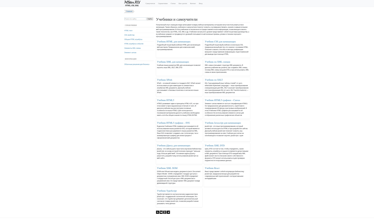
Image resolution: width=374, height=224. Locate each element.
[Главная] (133, 3)
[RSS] (157, 212)
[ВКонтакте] (161, 212)
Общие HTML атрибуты (133, 39)
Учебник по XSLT (214, 79)
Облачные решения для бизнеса (136, 64)
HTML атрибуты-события (133, 44)
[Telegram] (168, 212)
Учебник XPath (164, 79)
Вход (200, 3)
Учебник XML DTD (215, 145)
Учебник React (212, 168)
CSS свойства (129, 35)
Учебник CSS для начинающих (220, 41)
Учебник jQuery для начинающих (173, 145)
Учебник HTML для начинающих (174, 41)
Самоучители (150, 3)
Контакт (193, 3)
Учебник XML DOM (167, 168)
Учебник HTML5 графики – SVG (173, 122)
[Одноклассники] (164, 212)
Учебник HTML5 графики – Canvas (222, 100)
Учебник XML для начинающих (173, 61)
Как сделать (183, 3)
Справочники (163, 3)
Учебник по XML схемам (217, 61)
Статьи (173, 3)
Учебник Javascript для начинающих (223, 122)
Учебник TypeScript (167, 190)
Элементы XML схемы (132, 48)
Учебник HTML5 (165, 100)
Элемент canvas (130, 52)
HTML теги (128, 30)
